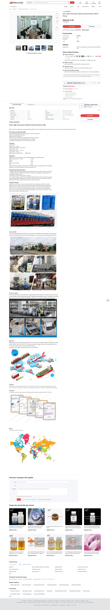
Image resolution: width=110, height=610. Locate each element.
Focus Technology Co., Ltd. (46, 604)
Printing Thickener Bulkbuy (39, 594)
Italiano (48, 602)
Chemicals (14, 9)
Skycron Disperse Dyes (13, 569)
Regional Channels (70, 600)
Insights (87, 600)
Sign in (99, 3)
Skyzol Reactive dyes (36, 569)
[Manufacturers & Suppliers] (16, 2)
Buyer (71, 6)
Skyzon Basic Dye (12, 571)
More (10, 596)
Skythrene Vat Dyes (82, 569)
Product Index (77, 600)
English (25, 602)
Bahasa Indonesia (90, 602)
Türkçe (80, 602)
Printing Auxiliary (86, 591)
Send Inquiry (72, 26)
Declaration (68, 604)
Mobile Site (82, 600)
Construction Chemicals (15, 591)
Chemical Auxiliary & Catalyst (23, 9)
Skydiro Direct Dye (35, 571)
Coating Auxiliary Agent (14, 584)
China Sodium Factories (27, 591)
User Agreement (62, 604)
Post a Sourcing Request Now (44, 499)
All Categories (13, 6)
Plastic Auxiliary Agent (26, 584)
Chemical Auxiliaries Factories (61, 591)
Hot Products (24, 600)
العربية (62, 602)
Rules (100, 6)
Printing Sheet (49, 591)
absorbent (11, 567)
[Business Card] (99, 110)
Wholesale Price (57, 600)
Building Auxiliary (58, 567)
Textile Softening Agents (64, 584)
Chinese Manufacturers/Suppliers (40, 600)
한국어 (65, 602)
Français (38, 602)
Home (10, 9)
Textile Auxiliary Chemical (15, 594)
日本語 (69, 602)
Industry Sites (63, 600)
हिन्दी (72, 602)
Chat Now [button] (92, 26)
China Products (30, 600)
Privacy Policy (73, 604)
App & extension (85, 6)
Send (19, 499)
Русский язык (43, 602)
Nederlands (57, 602)
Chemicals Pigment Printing (74, 591)
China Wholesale (50, 600)
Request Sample (85, 29)
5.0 (85, 106)
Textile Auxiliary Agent (33, 9)
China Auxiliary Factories (39, 591)
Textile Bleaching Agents (52, 584)
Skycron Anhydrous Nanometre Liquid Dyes (40, 567)
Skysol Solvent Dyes (59, 571)
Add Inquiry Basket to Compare (35, 53)
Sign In (64, 98)
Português (34, 602)
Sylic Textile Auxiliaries (82, 571)
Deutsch (52, 602)
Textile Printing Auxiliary (76, 584)
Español (29, 602)
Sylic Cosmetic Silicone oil (83, 567)
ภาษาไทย (75, 602)
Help (78, 6)
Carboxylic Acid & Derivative (39, 584)
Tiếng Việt (84, 602)
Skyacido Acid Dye (58, 569)
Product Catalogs (27, 564)
